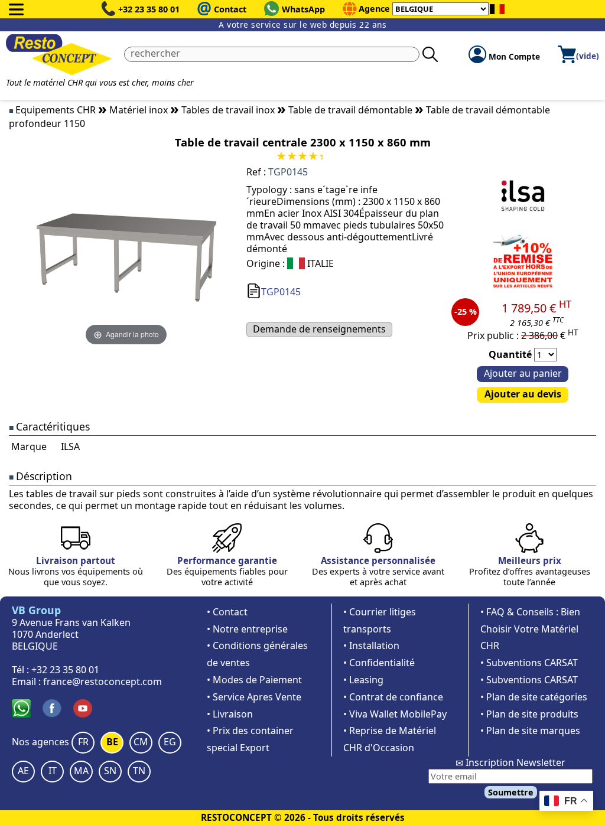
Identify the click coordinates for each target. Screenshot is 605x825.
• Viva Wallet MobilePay (395, 713)
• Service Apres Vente (254, 696)
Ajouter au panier (523, 373)
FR (83, 741)
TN (139, 770)
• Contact (227, 611)
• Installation (371, 645)
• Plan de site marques (530, 730)
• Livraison (230, 713)
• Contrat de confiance (393, 696)
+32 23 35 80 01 (149, 9)
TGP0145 (281, 291)
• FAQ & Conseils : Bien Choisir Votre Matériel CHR (530, 629)
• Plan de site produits (529, 713)
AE (23, 770)
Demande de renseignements (319, 328)
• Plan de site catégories (533, 696)
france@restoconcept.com (102, 681)
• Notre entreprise (247, 628)
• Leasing (363, 679)
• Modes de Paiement (254, 679)
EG (170, 741)
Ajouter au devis (522, 393)
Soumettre (511, 792)
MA (81, 770)
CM (141, 741)
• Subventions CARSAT (529, 662)
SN (110, 770)
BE (112, 741)
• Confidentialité (379, 662)
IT (52, 770)
